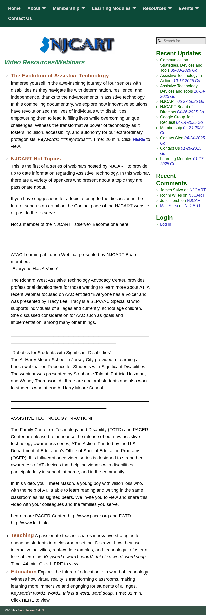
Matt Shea (169, 205)
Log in (165, 224)
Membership (66, 8)
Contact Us (20, 18)
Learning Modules (111, 8)
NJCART (198, 190)
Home (14, 8)
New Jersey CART (31, 610)
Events (186, 8)
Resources (154, 8)
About (33, 8)
